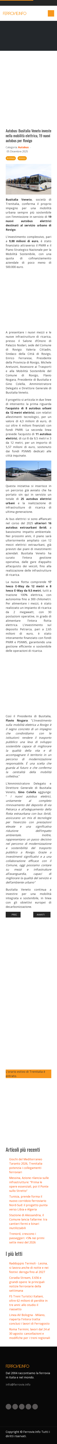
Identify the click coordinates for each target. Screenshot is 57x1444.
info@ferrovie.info (18, 1384)
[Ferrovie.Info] (15, 13)
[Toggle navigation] (51, 13)
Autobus (23, 147)
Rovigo (22, 158)
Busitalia (11, 158)
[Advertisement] (28, 91)
